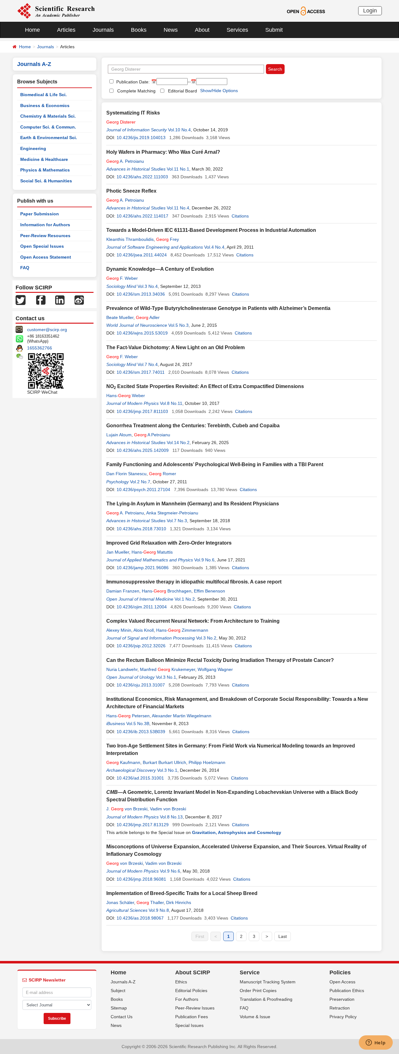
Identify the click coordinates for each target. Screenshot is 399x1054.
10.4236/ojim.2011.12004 (142, 606)
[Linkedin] (60, 299)
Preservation (341, 999)
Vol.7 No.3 (177, 520)
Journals (103, 30)
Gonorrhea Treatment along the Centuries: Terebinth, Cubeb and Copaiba (193, 425)
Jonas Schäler (120, 902)
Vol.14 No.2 (178, 442)
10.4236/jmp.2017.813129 (143, 824)
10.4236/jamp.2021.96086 (143, 567)
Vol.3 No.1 (166, 677)
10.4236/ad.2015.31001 (140, 777)
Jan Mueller (117, 552)
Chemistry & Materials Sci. (48, 116)
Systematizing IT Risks (133, 112)
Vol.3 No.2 (206, 637)
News (171, 30)
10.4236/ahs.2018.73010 (141, 528)
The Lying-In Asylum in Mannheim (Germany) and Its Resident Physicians (192, 503)
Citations (240, 215)
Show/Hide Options (219, 90)
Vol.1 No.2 (185, 599)
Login (370, 10)
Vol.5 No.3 (178, 325)
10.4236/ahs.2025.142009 (143, 450)
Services (237, 30)
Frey (167, 239)
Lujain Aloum (119, 434)
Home (32, 30)
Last (282, 936)
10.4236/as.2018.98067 (140, 918)
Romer (162, 473)
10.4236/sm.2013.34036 (141, 294)
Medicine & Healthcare (44, 159)
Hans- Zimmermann (182, 630)
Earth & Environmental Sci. (48, 137)
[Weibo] (79, 299)
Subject (118, 990)
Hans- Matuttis (152, 552)
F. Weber (122, 278)
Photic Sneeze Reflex (131, 191)
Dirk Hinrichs (178, 902)
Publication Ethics (346, 990)
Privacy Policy (343, 1016)
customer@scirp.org (47, 329)
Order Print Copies (258, 990)
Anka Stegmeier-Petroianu (172, 512)
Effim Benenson (209, 590)
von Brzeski (124, 863)
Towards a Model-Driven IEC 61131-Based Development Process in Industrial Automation (211, 230)
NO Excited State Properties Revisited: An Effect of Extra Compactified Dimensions (205, 386)
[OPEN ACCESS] (305, 10)
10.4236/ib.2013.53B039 (141, 731)
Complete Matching (136, 90)
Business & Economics (45, 105)
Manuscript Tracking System (268, 981)
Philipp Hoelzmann (207, 762)
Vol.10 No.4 (179, 129)
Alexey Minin (118, 630)
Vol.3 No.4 (147, 286)
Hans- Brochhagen (166, 590)
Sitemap (119, 1007)
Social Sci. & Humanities (46, 180)
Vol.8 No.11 (171, 403)
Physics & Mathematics (45, 169)
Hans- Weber (125, 395)
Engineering (33, 148)
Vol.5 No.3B (137, 723)
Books (139, 30)
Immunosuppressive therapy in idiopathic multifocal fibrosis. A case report (193, 581)
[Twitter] (21, 299)
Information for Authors (45, 224)
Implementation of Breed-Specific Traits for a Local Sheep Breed (181, 893)
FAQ (24, 267)
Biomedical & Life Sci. (43, 94)
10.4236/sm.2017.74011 (141, 372)
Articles (66, 30)
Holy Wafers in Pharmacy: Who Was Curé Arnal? (163, 152)
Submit (274, 30)
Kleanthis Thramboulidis (130, 239)
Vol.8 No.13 (171, 816)
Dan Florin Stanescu (126, 473)
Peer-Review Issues (194, 1007)
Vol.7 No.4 (147, 364)
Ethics (181, 981)
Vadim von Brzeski (168, 808)
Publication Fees (191, 1016)
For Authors (186, 999)
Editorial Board (182, 90)
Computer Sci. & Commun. (48, 126)
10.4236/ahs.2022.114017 (142, 215)
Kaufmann (123, 762)
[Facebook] (41, 299)
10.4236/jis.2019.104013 (141, 137)
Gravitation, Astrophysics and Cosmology (236, 832)
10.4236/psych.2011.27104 (143, 489)
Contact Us (121, 1016)
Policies (340, 972)
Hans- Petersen (128, 715)
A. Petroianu (125, 161)
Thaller (150, 902)
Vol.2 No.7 (140, 481)
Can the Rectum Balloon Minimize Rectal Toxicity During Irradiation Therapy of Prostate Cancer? (220, 660)
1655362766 (39, 347)
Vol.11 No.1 (178, 168)
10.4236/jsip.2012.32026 (141, 645)
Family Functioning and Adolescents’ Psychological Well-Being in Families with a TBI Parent (214, 464)
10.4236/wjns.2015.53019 (142, 332)
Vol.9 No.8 (159, 910)
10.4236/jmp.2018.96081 (141, 879)
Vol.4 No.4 (214, 247)
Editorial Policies (191, 990)
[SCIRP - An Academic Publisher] (56, 10)
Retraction (339, 1007)
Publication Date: (132, 81)
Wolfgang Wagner (215, 669)
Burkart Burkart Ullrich (164, 762)
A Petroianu (152, 434)
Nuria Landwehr (121, 669)
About (202, 30)
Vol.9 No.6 (204, 559)
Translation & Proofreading (266, 999)
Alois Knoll (143, 630)
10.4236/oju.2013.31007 (141, 684)
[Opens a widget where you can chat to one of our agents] (375, 1043)
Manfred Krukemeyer (167, 669)
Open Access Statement (45, 257)
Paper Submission (39, 213)
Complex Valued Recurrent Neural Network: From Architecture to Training (193, 621)
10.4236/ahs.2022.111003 (142, 176)
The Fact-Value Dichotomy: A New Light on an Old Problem (175, 347)
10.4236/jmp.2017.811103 (142, 411)
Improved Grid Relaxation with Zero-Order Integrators (169, 543)
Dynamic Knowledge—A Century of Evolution (160, 269)
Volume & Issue (255, 1016)
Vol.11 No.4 (178, 207)
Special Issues (189, 1025)
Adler (148, 317)
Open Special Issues (42, 246)
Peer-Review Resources (45, 235)
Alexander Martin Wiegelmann (181, 715)
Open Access (342, 981)
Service (250, 972)
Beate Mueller (119, 317)
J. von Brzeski (126, 808)
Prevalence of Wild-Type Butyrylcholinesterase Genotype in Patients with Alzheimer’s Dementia (218, 308)
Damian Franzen (122, 590)
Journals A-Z (123, 981)
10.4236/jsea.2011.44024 (142, 254)
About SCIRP (192, 972)
